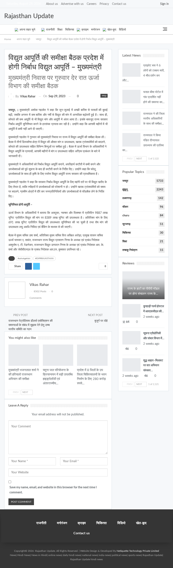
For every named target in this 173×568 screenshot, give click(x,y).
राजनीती (50, 29)
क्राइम (84, 29)
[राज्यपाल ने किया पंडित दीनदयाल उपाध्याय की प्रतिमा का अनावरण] (131, 140)
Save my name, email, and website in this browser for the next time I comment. (53, 490)
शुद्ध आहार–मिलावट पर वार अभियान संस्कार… (153, 365)
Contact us (119, 4)
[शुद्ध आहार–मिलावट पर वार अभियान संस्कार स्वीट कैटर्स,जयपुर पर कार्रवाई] (131, 365)
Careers (91, 4)
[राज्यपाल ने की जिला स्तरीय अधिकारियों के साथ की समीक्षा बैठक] (131, 118)
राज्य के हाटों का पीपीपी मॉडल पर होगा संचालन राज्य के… (143, 291)
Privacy (104, 4)
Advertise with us (72, 4)
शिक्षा (59, 29)
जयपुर (104, 96)
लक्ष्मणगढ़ (126, 198)
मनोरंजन (95, 29)
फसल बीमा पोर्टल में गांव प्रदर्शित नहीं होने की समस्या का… (154, 97)
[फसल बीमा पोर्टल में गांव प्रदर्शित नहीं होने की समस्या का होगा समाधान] (131, 96)
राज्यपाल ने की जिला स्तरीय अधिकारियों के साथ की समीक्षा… (154, 118)
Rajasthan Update (29, 16)
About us (52, 4)
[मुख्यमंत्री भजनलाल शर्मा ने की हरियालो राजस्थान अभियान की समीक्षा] (23, 355)
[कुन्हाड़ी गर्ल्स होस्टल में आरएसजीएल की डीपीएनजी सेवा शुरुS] (131, 311)
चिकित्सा (69, 29)
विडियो (122, 29)
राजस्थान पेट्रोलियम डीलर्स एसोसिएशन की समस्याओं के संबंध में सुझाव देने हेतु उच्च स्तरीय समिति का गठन (30, 325)
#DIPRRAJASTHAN (44, 258)
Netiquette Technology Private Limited (138, 551)
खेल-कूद (111, 29)
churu (125, 215)
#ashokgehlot (24, 258)
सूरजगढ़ (126, 224)
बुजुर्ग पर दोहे (101, 320)
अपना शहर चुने (26, 28)
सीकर (125, 207)
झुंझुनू (125, 189)
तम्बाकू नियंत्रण (129, 250)
